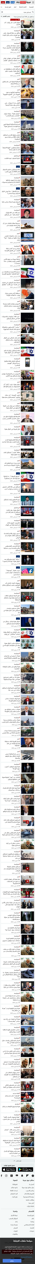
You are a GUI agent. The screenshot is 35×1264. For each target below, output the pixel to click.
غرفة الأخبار (14, 1215)
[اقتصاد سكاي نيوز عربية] (13, 2)
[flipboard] (27, 1176)
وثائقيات (15, 1234)
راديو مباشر (14, 1187)
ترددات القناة (14, 1190)
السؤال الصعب (13, 1218)
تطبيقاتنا (15, 1184)
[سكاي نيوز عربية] (23, 2)
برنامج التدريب (30, 1190)
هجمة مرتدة (14, 1224)
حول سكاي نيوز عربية (28, 1187)
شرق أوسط (30, 1215)
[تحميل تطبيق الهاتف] (17, 1169)
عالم (33, 1218)
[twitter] (11, 1176)
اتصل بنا (31, 1184)
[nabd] (33, 1176)
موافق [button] (12, 1261)
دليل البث (15, 1196)
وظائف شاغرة (30, 1200)
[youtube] (17, 1176)
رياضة (32, 1221)
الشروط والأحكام (29, 1193)
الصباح (16, 1228)
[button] (2, 12)
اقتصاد (32, 1228)
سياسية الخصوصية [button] (26, 1256)
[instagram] (6, 1176)
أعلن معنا (31, 1203)
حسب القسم (6, 16)
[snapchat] (22, 1176)
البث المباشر (14, 1193)
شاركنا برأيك (30, 1206)
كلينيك (16, 1231)
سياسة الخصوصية (28, 1196)
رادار (16, 1221)
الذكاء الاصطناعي (29, 1224)
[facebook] (1, 1176)
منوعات (32, 1231)
